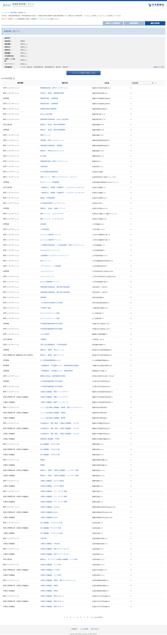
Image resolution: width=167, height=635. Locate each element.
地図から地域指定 (113, 23)
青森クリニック (45, 135)
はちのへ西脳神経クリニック (50, 282)
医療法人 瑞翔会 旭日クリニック (52, 350)
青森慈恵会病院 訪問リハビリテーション (54, 88)
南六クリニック (45, 261)
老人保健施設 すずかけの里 (50, 444)
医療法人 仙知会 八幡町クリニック (52, 208)
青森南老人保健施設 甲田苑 (50, 439)
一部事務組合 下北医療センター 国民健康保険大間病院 (59, 365)
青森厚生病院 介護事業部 (49, 98)
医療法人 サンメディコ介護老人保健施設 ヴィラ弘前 (58, 559)
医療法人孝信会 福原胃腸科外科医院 (52, 376)
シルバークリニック (47, 271)
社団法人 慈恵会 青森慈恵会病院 (52, 93)
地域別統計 (134, 23)
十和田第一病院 (45, 308)
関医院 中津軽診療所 (47, 198)
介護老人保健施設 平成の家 (50, 543)
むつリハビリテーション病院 (50, 313)
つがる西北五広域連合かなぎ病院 (51, 302)
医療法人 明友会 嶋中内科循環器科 (52, 124)
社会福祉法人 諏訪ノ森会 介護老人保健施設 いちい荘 (59, 423)
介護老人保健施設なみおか (49, 512)
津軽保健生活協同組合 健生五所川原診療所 (55, 287)
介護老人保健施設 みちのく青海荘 (52, 481)
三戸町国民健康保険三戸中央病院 (51, 381)
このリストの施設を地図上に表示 (84, 73)
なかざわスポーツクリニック (50, 250)
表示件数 (5, 78)
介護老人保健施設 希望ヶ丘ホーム (52, 596)
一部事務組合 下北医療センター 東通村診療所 (56, 371)
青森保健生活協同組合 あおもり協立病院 (54, 119)
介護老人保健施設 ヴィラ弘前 (50, 564)
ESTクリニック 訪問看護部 (49, 182)
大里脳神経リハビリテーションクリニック (54, 255)
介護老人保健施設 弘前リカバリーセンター (55, 549)
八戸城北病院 (44, 229)
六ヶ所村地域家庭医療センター (50, 360)
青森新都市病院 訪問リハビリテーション (54, 161)
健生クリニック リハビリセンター (52, 213)
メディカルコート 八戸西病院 (50, 266)
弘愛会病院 (44, 166)
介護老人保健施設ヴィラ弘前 (50, 570)
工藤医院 (43, 339)
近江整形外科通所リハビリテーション (52, 203)
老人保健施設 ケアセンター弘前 (51, 523)
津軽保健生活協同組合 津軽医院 (51, 145)
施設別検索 (14, 12)
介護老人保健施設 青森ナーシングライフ (54, 392)
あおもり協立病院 (46, 114)
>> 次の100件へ (97, 617)
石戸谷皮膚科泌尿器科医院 (49, 172)
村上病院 (43, 156)
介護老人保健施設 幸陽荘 (49, 585)
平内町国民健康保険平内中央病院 (51, 323)
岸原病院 (43, 224)
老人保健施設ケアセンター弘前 (50, 528)
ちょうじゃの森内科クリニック (50, 234)
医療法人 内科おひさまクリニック (52, 151)
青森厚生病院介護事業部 (48, 109)
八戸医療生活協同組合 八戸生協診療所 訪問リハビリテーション (62, 245)
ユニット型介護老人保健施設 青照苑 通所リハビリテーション (61, 407)
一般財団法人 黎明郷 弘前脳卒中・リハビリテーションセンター (62, 187)
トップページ (5, 12)
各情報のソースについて (39, 19)
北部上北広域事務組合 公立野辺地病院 (53, 344)
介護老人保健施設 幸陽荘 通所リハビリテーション (58, 580)
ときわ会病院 (44, 334)
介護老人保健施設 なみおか (50, 507)
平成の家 (43, 538)
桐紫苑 (42, 460)
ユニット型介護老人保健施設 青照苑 (52, 413)
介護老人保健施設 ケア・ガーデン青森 (53, 491)
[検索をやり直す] (159, 67)
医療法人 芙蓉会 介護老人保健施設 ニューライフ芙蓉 (59, 470)
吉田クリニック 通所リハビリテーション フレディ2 (58, 177)
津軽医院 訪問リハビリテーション (52, 140)
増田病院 (43, 297)
